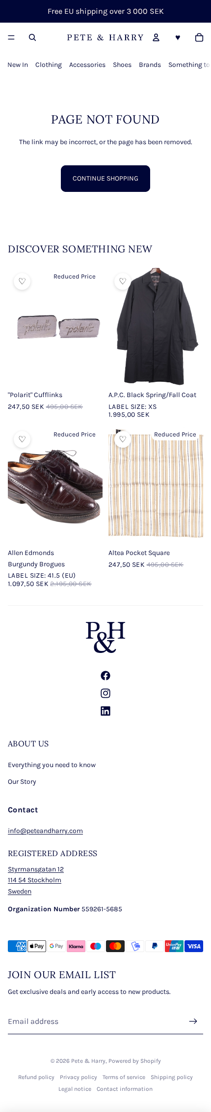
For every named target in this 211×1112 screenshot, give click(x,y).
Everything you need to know (52, 765)
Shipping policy (172, 1077)
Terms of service (124, 1077)
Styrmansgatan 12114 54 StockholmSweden (36, 880)
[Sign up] (193, 1021)
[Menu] (11, 37)
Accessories (87, 65)
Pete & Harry (88, 1060)
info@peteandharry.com (45, 831)
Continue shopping (105, 178)
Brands (150, 65)
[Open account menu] (156, 37)
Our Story (22, 781)
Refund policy (36, 1077)
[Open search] (32, 37)
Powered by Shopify (134, 1060)
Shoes (122, 65)
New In (17, 65)
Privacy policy (78, 1077)
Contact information (125, 1088)
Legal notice (74, 1088)
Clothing (48, 65)
